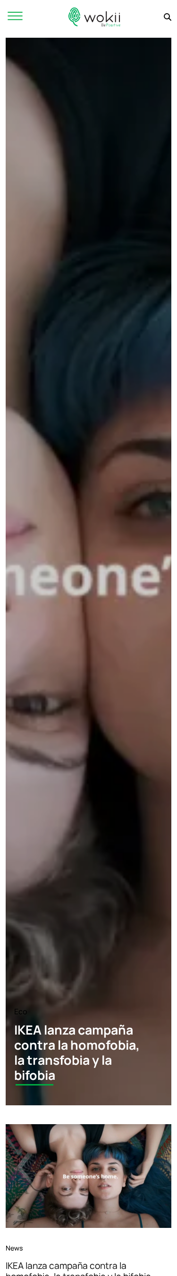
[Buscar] (167, 17)
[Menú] (15, 16)
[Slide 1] (34, 1084)
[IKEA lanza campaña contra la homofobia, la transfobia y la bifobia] (88, 1176)
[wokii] (94, 17)
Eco (20, 1011)
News (14, 1247)
